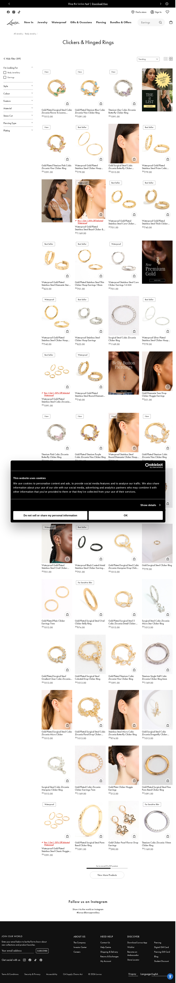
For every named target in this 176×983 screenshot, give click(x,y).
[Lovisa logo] (13, 22)
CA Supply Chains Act (72, 974)
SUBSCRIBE (42, 950)
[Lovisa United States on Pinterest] (41, 960)
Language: (146, 974)
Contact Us (105, 942)
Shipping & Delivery (109, 951)
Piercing (157, 942)
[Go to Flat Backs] (160, 22)
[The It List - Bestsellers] (157, 88)
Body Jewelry (31, 33)
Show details (148, 505)
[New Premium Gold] (157, 261)
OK (126, 515)
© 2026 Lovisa (95, 974)
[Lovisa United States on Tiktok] (19, 12)
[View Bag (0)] (170, 22)
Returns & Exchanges (109, 956)
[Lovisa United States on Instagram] (13, 12)
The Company (80, 942)
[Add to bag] (67, 103)
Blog (156, 956)
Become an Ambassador (133, 953)
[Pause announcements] (166, 3)
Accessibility (51, 974)
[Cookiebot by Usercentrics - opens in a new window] (148, 465)
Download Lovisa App (137, 942)
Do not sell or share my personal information (50, 515)
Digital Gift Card (161, 947)
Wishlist (130, 947)
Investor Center (80, 947)
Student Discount (161, 961)
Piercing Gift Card (162, 951)
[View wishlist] (167, 12)
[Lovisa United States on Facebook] (8, 12)
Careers (77, 951)
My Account (105, 961)
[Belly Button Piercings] (123, 371)
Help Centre (105, 947)
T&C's (108, 3)
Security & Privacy (32, 974)
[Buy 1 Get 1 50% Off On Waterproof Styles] (57, 199)
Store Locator (133, 959)
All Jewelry (18, 33)
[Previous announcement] (10, 4)
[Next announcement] (160, 4)
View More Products (107, 875)
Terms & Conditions (10, 974)
